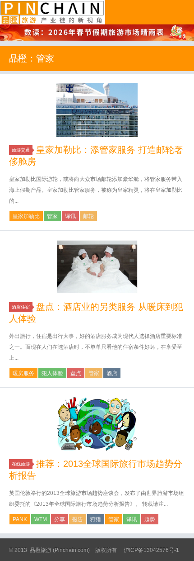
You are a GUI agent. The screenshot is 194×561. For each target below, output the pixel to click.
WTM (40, 519)
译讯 (70, 216)
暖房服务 (23, 373)
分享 (59, 519)
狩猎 (95, 519)
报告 (77, 519)
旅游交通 (21, 149)
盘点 (75, 373)
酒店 (111, 373)
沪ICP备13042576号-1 (151, 550)
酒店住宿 (21, 306)
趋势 (149, 519)
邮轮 (88, 216)
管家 (52, 216)
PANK (20, 519)
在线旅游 (21, 463)
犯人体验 (52, 373)
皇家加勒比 (26, 216)
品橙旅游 (52, 12)
